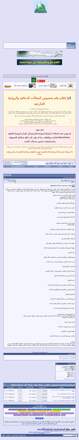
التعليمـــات (60, 166)
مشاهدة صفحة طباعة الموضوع (65, 356)
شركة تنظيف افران (67, 413)
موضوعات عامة (49, 162)
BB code (72, 372)
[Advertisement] (39, 28)
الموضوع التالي (35, 352)
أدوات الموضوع (7, 175)
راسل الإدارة (22, 435)
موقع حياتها (10, 422)
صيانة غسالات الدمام (54, 413)
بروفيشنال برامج (21, 422)
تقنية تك (30, 422)
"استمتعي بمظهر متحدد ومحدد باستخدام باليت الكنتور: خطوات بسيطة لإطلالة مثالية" (63, 397)
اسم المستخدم (24, 161)
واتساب (33, 76)
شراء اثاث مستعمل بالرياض (61, 409)
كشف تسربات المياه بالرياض (27, 411)
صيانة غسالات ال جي (39, 413)
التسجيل (70, 166)
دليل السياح (38, 422)
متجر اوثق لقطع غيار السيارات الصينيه (39, 409)
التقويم (35, 166)
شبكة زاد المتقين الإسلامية (39, 423)
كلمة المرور (24, 163)
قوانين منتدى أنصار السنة (69, 378)
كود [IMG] (72, 375)
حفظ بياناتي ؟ (7, 162)
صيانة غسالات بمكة (25, 413)
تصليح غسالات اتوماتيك (36, 415)
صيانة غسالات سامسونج (52, 415)
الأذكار (46, 422)
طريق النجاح (53, 423)
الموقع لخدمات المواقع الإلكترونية (51, 429)
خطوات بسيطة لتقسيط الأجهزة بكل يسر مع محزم (64, 400)
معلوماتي (71, 422)
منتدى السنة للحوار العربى (67, 162)
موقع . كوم (25, 423)
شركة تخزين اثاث (55, 411)
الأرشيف (8, 435)
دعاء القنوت (39, 418)
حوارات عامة (57, 162)
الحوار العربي (54, 422)
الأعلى (3, 435)
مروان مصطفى (69, 180)
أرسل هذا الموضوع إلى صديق (66, 358)
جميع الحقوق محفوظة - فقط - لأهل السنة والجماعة (39, 432)
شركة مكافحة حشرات (20, 415)
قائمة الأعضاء (47, 166)
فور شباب (63, 422)
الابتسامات (72, 373)
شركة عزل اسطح (43, 411)
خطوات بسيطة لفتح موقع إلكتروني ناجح (66, 393)
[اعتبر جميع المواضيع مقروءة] (17, 166)
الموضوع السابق (43, 352)
